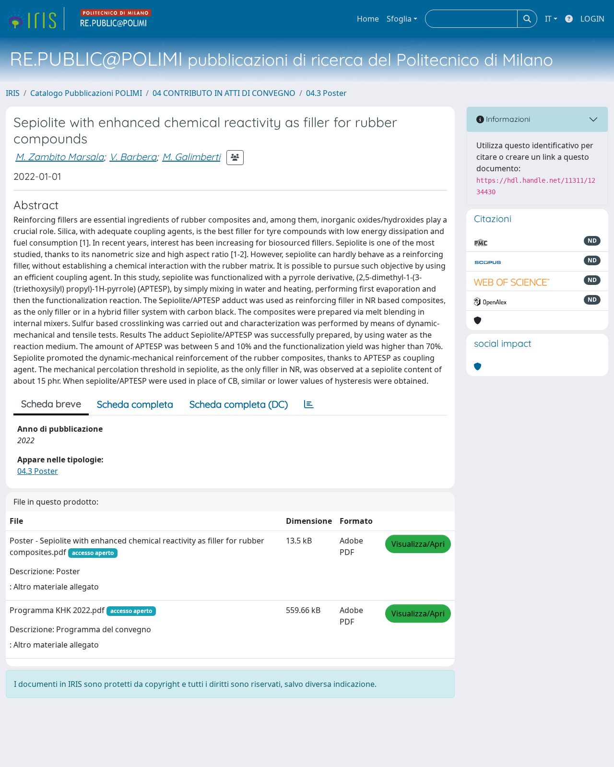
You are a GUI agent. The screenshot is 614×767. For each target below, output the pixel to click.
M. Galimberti (191, 157)
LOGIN (592, 18)
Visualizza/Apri (418, 544)
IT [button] (548, 18)
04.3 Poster (326, 93)
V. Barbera (132, 157)
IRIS (13, 93)
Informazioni (507, 119)
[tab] (309, 404)
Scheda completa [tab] (135, 404)
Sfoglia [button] (399, 18)
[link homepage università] (116, 18)
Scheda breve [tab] (51, 404)
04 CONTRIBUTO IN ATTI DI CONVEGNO (224, 93)
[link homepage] (35, 18)
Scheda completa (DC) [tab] (238, 404)
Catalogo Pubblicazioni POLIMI (86, 93)
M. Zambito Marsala (59, 157)
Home (368, 18)
